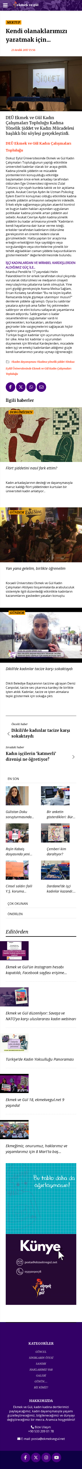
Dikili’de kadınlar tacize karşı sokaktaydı (39, 668)
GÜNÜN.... (41, 1381)
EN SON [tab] (13, 779)
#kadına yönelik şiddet (51, 362)
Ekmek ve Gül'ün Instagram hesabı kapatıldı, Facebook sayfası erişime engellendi (35, 972)
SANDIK (41, 1363)
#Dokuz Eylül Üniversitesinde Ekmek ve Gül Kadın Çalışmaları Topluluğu (40, 368)
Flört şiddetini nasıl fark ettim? (31, 468)
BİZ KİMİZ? (41, 1387)
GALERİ (41, 1375)
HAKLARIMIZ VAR (41, 1369)
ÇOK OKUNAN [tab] (18, 904)
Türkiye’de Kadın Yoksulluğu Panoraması (40, 1059)
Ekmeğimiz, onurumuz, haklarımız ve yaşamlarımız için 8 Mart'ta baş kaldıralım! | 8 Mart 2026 (36, 1151)
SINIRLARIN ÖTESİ (41, 1357)
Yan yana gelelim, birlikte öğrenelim (35, 568)
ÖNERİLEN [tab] (15, 914)
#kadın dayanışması (24, 362)
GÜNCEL (41, 1352)
